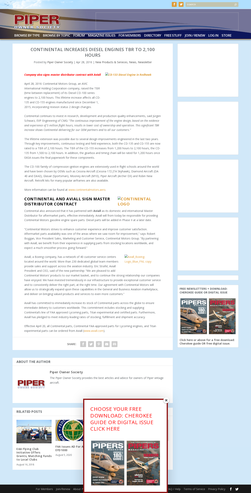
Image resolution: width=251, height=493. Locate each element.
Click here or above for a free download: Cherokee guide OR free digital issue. (207, 341)
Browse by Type (27, 36)
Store (226, 36)
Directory (152, 36)
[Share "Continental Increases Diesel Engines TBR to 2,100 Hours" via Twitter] (91, 344)
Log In (213, 36)
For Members (129, 36)
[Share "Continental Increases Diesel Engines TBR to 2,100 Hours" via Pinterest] (99, 344)
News (132, 62)
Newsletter (145, 62)
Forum (79, 36)
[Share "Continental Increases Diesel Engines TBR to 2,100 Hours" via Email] (107, 344)
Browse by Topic (56, 36)
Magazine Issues (101, 36)
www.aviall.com (94, 331)
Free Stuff (173, 36)
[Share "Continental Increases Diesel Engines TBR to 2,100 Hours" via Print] (114, 344)
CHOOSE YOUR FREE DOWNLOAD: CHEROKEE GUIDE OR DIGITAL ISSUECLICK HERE (121, 418)
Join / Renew (195, 36)
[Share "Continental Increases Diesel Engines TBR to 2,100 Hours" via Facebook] (83, 344)
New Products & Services (111, 62)
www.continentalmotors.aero (86, 190)
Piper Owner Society (60, 62)
